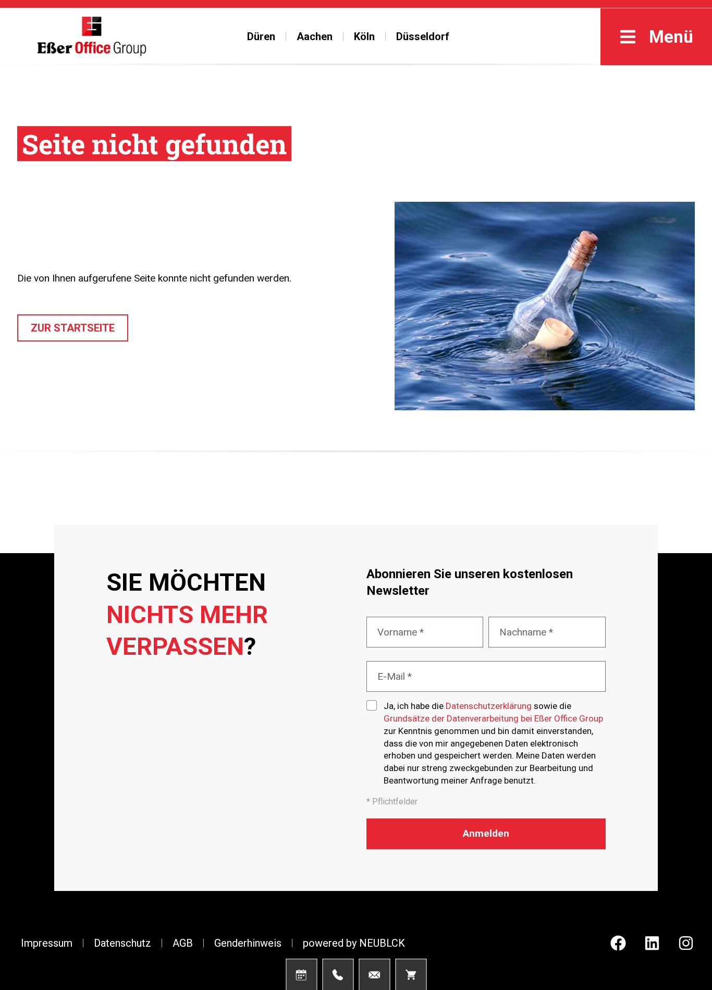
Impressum (46, 943)
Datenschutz (122, 943)
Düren (261, 36)
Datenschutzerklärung (489, 706)
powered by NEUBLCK (354, 943)
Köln (364, 36)
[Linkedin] (652, 943)
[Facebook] (618, 943)
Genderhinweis (247, 943)
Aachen (315, 36)
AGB (183, 943)
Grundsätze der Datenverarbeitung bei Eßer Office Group (493, 718)
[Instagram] (686, 943)
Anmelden (486, 833)
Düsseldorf (422, 36)
